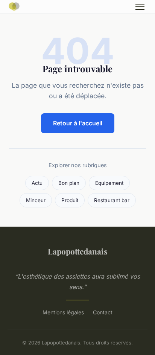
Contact (102, 312)
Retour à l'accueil (77, 123)
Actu (37, 183)
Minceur (36, 200)
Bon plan (68, 183)
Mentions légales (63, 312)
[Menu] (139, 7)
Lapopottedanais (78, 251)
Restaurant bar (111, 200)
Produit (69, 200)
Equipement (109, 183)
